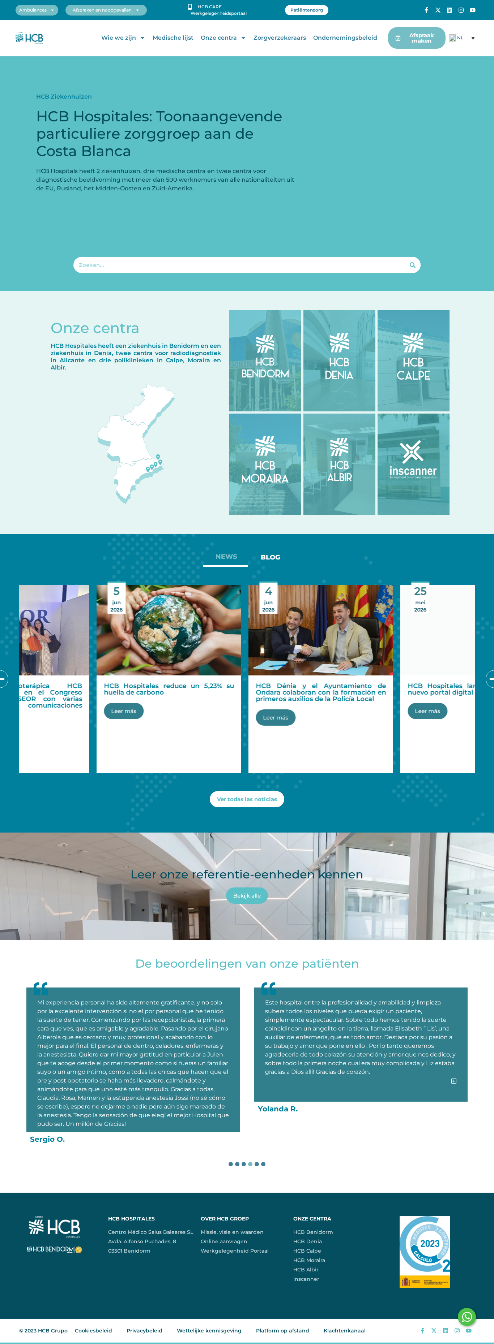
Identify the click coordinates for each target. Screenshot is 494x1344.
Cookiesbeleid (93, 1330)
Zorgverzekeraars (280, 37)
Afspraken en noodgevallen (102, 10)
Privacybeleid (144, 1330)
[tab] (225, 559)
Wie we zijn (118, 37)
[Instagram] (461, 10)
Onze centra (219, 37)
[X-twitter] (438, 10)
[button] (361, 1090)
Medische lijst (173, 37)
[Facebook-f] (426, 10)
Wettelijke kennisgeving (209, 1330)
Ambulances (33, 10)
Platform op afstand (282, 1330)
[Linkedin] (449, 10)
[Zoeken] (412, 265)
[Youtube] (472, 10)
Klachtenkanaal (345, 1330)
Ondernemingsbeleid (345, 37)
